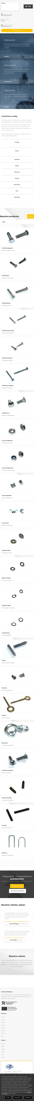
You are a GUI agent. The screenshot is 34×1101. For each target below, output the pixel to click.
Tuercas (3, 1019)
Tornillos (3, 1017)
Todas (7, 1097)
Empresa (3, 1043)
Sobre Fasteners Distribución (17, 890)
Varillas (2, 1025)
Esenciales (17, 1097)
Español (3, 1051)
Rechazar (27, 1097)
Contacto (3, 1049)
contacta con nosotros (11, 135)
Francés (3, 1057)
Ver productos (8, 81)
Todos (3, 222)
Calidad (3, 1046)
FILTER (31, 216)
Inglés (2, 1054)
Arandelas (3, 1022)
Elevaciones (3, 1033)
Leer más (6, 56)
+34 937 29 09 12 (18, 30)
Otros (2, 1036)
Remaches (3, 1027)
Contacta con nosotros (17, 886)
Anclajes (3, 1030)
